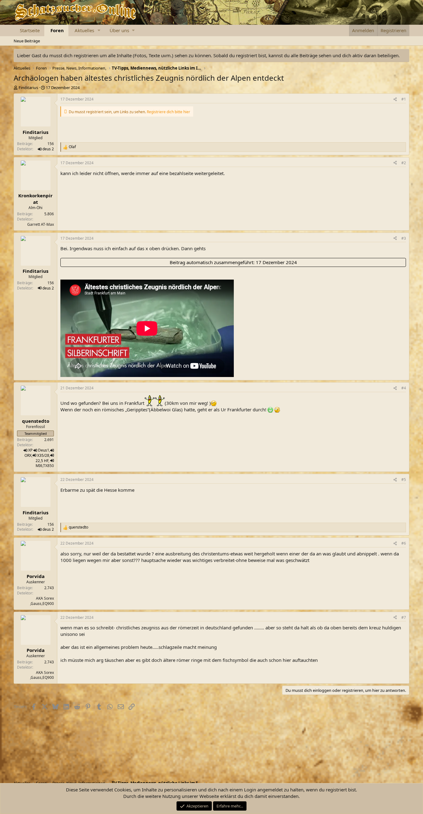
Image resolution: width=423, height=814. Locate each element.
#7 (403, 617)
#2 (403, 162)
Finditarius (28, 87)
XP (30, 450)
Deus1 (43, 450)
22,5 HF (42, 460)
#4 (403, 388)
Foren (57, 30)
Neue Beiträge (27, 41)
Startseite (30, 30)
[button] (99, 30)
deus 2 (48, 149)
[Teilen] (395, 99)
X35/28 (43, 455)
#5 (403, 479)
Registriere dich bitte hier (168, 111)
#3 (403, 238)
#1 (403, 99)
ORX (28, 455)
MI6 (39, 465)
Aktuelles (84, 30)
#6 (403, 543)
